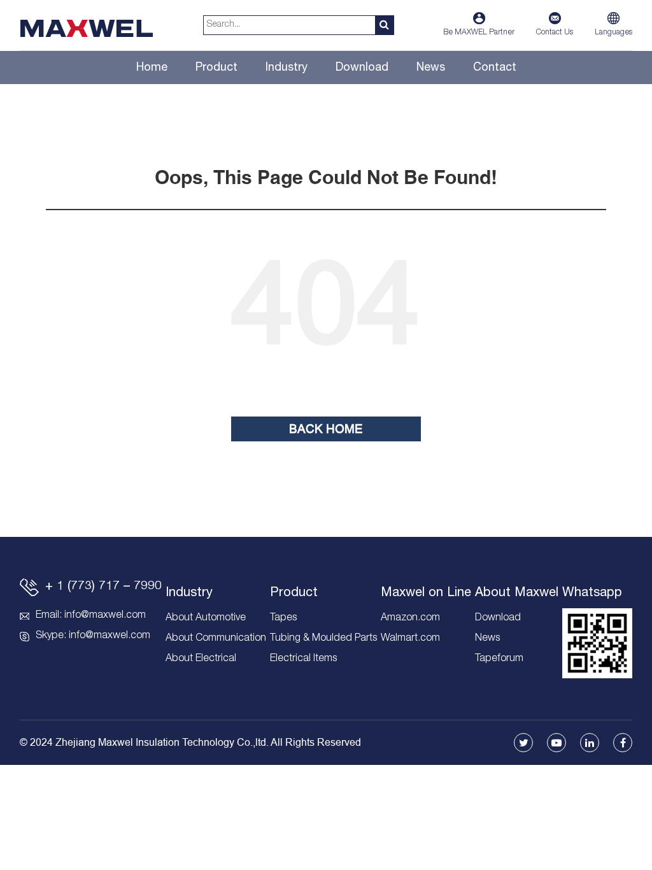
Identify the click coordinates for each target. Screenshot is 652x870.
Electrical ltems (303, 659)
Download (362, 68)
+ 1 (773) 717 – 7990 (103, 587)
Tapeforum (499, 659)
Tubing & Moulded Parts (323, 639)
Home (151, 68)
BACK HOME (326, 429)
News (430, 68)
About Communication (216, 639)
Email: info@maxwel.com (91, 616)
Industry (287, 68)
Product (216, 68)
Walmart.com (410, 639)
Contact (494, 68)
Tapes (283, 618)
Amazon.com (410, 618)
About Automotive (206, 618)
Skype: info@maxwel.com (93, 636)
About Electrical (201, 659)
